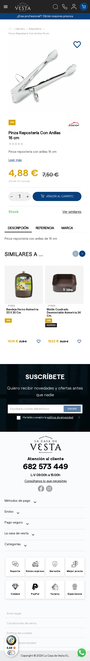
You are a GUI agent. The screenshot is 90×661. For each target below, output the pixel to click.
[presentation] (75, 254)
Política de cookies (19, 633)
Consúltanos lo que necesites (45, 481)
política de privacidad (60, 417)
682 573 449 (45, 467)
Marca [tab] (67, 228)
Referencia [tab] (45, 228)
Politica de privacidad (21, 643)
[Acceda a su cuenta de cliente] (75, 6)
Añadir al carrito (59, 196)
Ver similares (71, 212)
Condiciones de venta (21, 623)
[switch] (11, 653)
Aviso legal (14, 613)
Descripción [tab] (18, 228)
